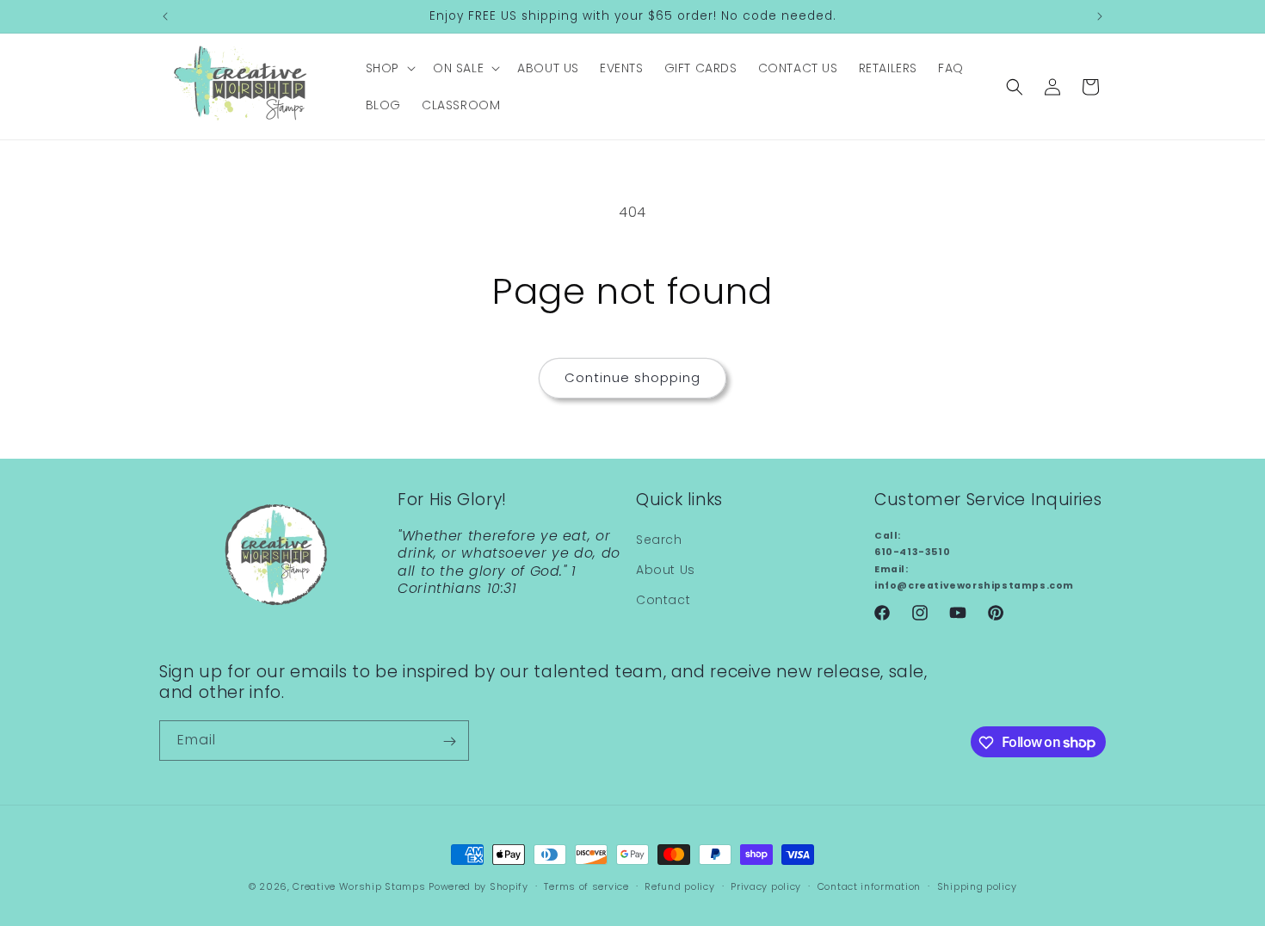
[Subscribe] (449, 741)
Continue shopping (632, 377)
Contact (663, 600)
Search (659, 539)
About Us (665, 570)
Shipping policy (977, 885)
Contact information (869, 885)
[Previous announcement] (165, 16)
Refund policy (679, 885)
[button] (389, 68)
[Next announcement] (1100, 16)
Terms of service (586, 885)
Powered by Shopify (478, 886)
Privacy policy (766, 885)
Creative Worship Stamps (359, 886)
